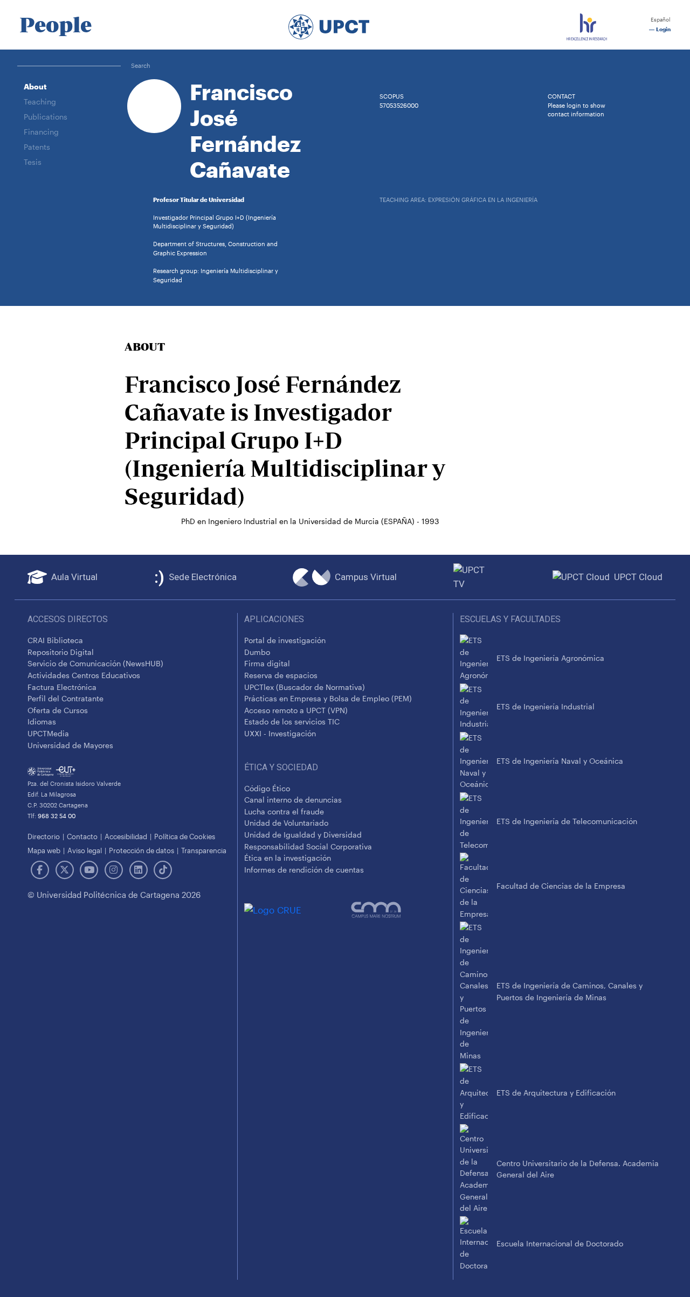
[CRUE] (297, 909)
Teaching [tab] (40, 101)
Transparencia (203, 850)
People (55, 25)
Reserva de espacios (281, 675)
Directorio (43, 836)
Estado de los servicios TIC (292, 721)
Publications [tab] (45, 116)
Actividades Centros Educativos (83, 675)
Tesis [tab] (33, 161)
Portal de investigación (285, 640)
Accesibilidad (126, 836)
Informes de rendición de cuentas (304, 869)
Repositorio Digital (60, 652)
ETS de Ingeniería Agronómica (550, 658)
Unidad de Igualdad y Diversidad (303, 834)
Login (662, 29)
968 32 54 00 (56, 815)
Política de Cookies (184, 836)
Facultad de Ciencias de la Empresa (560, 885)
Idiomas (41, 721)
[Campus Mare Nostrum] (398, 910)
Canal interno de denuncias (293, 799)
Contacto (82, 836)
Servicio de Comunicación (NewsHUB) (95, 663)
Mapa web (43, 850)
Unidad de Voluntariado (286, 822)
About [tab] (35, 86)
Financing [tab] (41, 131)
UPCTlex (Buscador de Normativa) (304, 687)
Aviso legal (84, 850)
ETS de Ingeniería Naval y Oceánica (559, 760)
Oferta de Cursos (57, 710)
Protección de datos (141, 850)
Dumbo (257, 652)
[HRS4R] (586, 24)
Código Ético (267, 788)
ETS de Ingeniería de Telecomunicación (566, 821)
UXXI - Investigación (280, 733)
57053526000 (399, 105)
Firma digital (267, 663)
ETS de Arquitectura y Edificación (556, 1092)
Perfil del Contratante (65, 698)
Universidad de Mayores (70, 745)
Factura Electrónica (61, 687)
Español (660, 20)
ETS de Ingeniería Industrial (545, 706)
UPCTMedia (48, 733)
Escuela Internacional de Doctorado (559, 1243)
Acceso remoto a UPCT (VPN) (296, 710)
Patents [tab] (37, 146)
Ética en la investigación (287, 857)
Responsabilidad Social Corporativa (308, 846)
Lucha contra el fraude (284, 811)
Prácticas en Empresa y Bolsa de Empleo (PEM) (328, 698)
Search (140, 65)
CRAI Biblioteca (55, 640)
